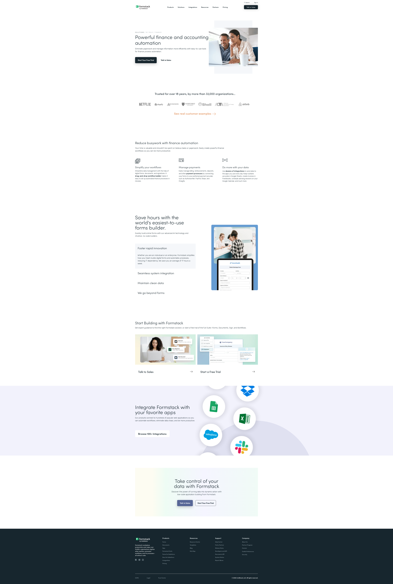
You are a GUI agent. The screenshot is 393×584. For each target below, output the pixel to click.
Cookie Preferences (248, 551)
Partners (216, 7)
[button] (170, 7)
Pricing (225, 7)
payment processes (194, 174)
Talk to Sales (251, 7)
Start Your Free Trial (146, 60)
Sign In (256, 2)
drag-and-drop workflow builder (148, 176)
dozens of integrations (235, 171)
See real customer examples (192, 113)
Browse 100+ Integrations (152, 433)
